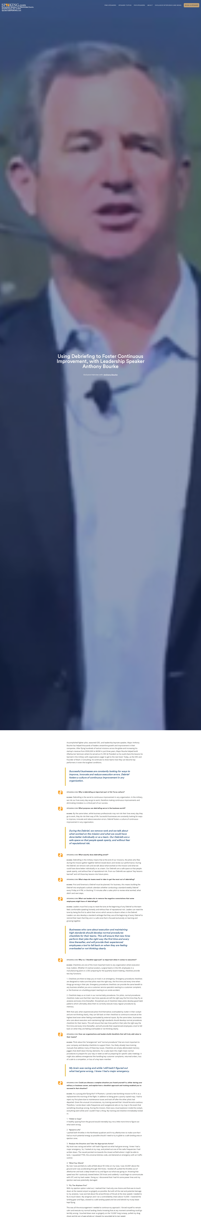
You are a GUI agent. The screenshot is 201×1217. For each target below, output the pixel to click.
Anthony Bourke (111, 375)
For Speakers (139, 5)
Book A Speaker (191, 5)
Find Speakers (110, 5)
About (150, 5)
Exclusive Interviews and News (168, 5)
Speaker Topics (125, 5)
